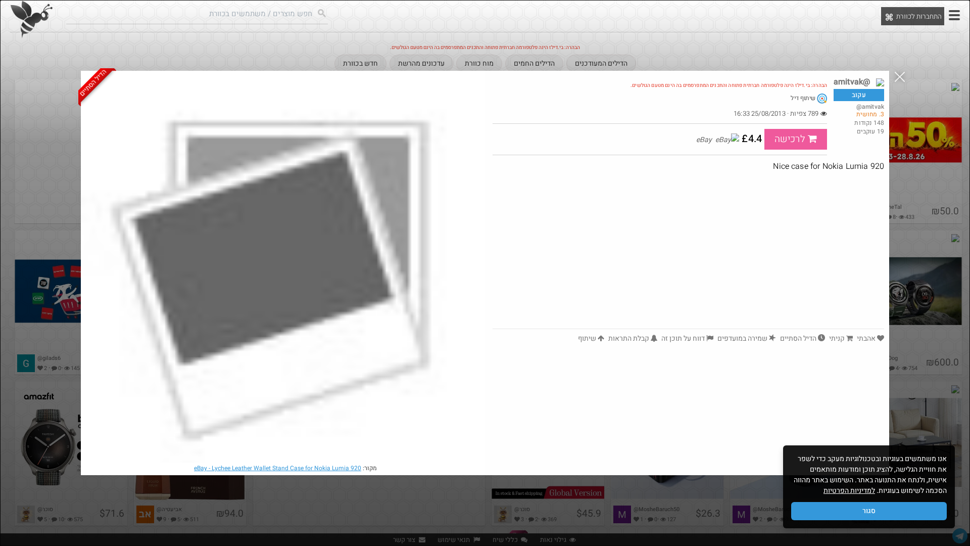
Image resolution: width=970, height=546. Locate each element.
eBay (277, 468)
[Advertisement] (688, 253)
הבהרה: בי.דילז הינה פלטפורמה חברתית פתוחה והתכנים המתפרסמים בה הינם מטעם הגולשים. (728, 85)
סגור (869, 511)
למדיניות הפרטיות (849, 490)
